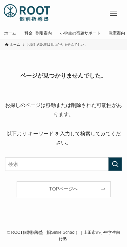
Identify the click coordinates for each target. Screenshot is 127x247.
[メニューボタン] (113, 13)
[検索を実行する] (115, 164)
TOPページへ (63, 189)
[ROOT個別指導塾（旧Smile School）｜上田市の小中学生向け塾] (27, 13)
